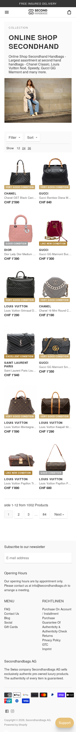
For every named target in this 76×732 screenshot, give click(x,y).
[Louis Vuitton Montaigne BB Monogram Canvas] (20, 402)
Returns (47, 635)
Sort (30, 137)
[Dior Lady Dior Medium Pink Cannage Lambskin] (20, 229)
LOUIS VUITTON (16, 306)
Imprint (47, 649)
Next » (59, 514)
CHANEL (10, 193)
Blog (7, 618)
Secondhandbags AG (38, 720)
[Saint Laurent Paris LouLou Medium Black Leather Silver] (20, 342)
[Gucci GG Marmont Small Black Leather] (55, 342)
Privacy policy (51, 640)
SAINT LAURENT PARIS (16, 364)
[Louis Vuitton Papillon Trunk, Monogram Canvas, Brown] (20, 458)
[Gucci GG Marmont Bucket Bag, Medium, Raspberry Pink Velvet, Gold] (55, 229)
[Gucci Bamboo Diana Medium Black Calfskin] (55, 173)
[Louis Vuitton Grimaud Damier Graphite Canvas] (20, 285)
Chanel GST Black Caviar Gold (23, 198)
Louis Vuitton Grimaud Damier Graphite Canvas (33, 310)
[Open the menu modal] (6, 12)
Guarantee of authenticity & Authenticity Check (54, 626)
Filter (12, 137)
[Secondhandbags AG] (38, 12)
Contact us (11, 613)
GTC (45, 644)
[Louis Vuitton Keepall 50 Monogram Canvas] (55, 402)
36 (29, 148)
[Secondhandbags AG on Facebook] (7, 710)
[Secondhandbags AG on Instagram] (12, 710)
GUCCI (44, 193)
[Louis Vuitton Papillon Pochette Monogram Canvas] (55, 458)
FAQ (7, 609)
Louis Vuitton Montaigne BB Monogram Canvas (33, 427)
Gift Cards (11, 627)
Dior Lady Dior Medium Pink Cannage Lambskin (33, 254)
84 (44, 514)
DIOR (8, 250)
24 (24, 148)
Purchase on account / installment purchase (56, 613)
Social (8, 622)
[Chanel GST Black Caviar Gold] (20, 173)
